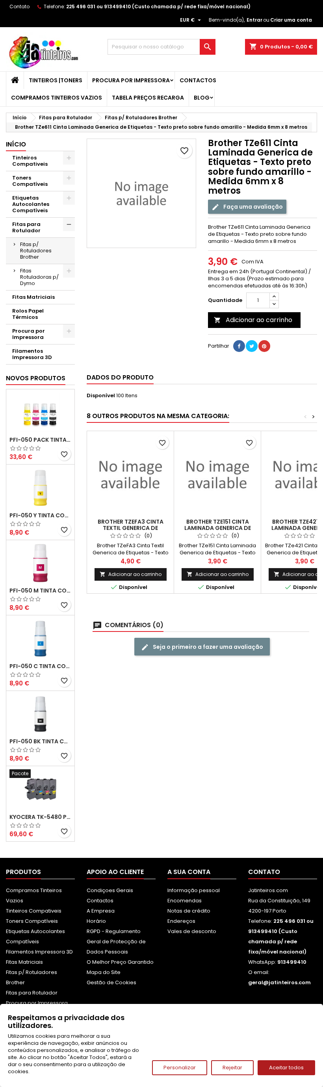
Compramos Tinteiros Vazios (56, 98)
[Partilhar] (239, 346)
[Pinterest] (264, 346)
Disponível (101, 395)
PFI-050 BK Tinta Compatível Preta (40, 741)
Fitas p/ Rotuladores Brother (36, 251)
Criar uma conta (291, 20)
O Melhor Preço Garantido (120, 962)
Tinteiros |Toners (55, 80)
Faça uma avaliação (252, 207)
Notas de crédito (188, 911)
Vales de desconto (191, 931)
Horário (96, 921)
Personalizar (179, 1067)
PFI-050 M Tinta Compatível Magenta (40, 590)
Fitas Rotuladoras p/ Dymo (39, 277)
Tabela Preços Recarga (148, 98)
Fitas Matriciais (33, 297)
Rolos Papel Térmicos (28, 314)
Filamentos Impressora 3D (32, 354)
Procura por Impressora (131, 80)
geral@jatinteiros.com (279, 982)
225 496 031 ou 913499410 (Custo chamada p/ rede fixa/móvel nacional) (158, 6)
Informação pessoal (193, 890)
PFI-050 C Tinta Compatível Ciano (40, 666)
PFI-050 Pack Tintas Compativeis (40, 440)
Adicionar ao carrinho (253, 319)
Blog (202, 98)
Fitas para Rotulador (26, 227)
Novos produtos (35, 378)
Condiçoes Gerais (110, 890)
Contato (19, 6)
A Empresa (101, 911)
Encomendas (184, 900)
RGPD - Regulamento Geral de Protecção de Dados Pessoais (116, 942)
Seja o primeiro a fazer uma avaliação (207, 647)
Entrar (254, 20)
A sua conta (188, 871)
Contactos (198, 80)
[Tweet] (252, 346)
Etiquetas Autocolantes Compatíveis (30, 204)
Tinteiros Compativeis (30, 161)
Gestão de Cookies (111, 982)
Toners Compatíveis (30, 181)
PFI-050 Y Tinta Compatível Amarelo (40, 515)
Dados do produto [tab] (120, 377)
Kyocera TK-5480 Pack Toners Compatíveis (40, 817)
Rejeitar (232, 1067)
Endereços (181, 921)
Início (16, 144)
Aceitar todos (286, 1067)
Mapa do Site (104, 972)
